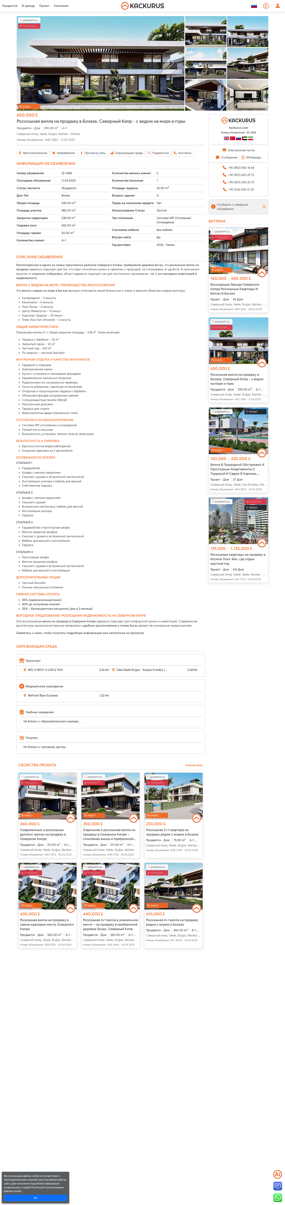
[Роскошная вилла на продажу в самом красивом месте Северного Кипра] (47, 886)
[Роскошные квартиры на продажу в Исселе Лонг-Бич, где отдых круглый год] (238, 520)
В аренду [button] (28, 6)
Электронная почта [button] (241, 150)
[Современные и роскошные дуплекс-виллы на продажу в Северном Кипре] (47, 796)
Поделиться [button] (160, 153)
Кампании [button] (61, 6)
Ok (35, 1198)
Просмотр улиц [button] (95, 153)
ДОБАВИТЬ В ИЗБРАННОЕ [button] (31, 20)
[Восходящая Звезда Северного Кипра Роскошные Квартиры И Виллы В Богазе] (238, 250)
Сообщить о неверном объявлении (232, 207)
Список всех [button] (194, 765)
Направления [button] (66, 153)
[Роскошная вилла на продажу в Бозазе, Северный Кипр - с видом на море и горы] (100, 63)
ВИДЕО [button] (27, 106)
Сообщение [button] (229, 157)
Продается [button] (9, 6)
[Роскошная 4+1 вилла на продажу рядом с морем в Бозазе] (173, 886)
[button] (100, 63)
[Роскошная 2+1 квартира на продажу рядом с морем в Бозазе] (173, 796)
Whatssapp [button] (253, 157)
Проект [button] (44, 6)
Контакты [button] (184, 153)
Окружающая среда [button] (129, 153)
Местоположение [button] (35, 153)
